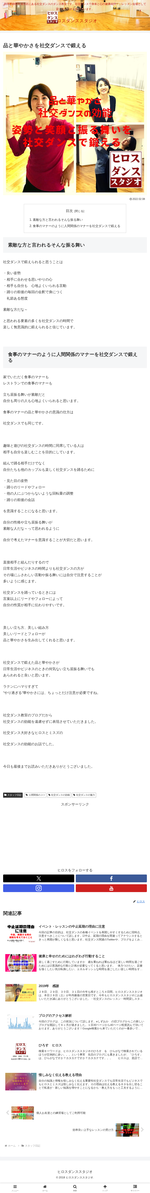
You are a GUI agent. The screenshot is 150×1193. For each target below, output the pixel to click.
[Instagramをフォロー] (38, 888)
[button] (138, 765)
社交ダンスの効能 (60, 795)
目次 (69, 211)
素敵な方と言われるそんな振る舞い (58, 219)
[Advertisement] (75, 835)
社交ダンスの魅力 (85, 795)
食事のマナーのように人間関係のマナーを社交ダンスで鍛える (76, 226)
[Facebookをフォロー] (111, 878)
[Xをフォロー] (38, 878)
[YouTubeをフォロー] (111, 888)
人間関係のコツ (37, 795)
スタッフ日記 (14, 795)
